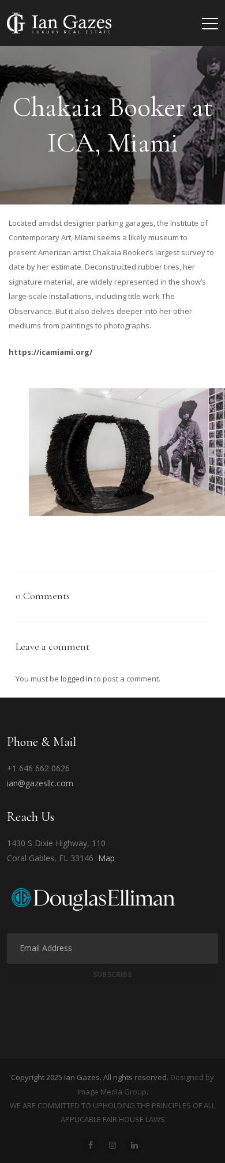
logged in (76, 678)
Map (106, 858)
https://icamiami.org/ (50, 352)
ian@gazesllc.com (40, 783)
